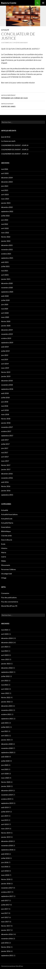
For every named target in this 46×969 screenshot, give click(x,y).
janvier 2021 (5, 279)
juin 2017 (4, 448)
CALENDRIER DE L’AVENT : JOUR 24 (14, 145)
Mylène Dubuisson (20, 42)
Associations (5, 527)
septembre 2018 (7, 389)
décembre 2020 (7, 283)
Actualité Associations (9, 514)
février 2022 (5, 237)
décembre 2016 (7, 474)
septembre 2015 (7, 495)
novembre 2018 (7, 385)
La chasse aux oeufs (8, 141)
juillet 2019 (5, 351)
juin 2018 (4, 402)
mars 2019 (5, 368)
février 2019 (5, 372)
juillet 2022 (5, 216)
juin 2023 (4, 186)
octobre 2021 (6, 254)
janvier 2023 (5, 203)
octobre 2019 (6, 338)
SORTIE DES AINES (8, 105)
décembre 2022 (7, 207)
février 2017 (5, 465)
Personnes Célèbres (8, 569)
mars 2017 (5, 461)
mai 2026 (4, 169)
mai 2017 (4, 452)
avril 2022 (5, 228)
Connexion (5, 593)
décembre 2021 (7, 245)
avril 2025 (5, 173)
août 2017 (5, 440)
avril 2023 (5, 194)
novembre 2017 (7, 427)
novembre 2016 (7, 478)
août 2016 (5, 482)
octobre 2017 (6, 431)
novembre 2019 (7, 334)
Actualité (5, 30)
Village (3, 578)
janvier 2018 (5, 423)
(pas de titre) (5, 137)
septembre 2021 (7, 258)
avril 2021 (5, 275)
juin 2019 (4, 355)
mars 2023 (5, 199)
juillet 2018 (5, 398)
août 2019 (5, 347)
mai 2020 (4, 309)
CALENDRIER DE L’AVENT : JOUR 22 (14, 154)
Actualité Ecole (6, 519)
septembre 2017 (7, 436)
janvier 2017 (5, 469)
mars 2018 (5, 414)
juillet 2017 (5, 444)
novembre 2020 (7, 288)
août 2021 (5, 262)
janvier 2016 (5, 491)
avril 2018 (5, 410)
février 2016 (5, 486)
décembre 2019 (7, 330)
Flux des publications (9, 597)
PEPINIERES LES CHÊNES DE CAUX (14, 96)
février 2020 (5, 321)
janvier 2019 (5, 376)
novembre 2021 (7, 249)
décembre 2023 (7, 182)
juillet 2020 (5, 300)
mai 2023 (4, 190)
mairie (3, 557)
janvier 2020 (5, 326)
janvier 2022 (5, 241)
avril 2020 (5, 313)
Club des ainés (6, 536)
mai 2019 (4, 359)
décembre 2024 (7, 178)
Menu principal (43, 3)
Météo (3, 561)
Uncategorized (6, 574)
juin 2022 (4, 220)
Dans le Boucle (6, 540)
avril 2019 (5, 364)
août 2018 (5, 393)
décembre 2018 (7, 381)
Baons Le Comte (8, 3)
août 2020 (5, 296)
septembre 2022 (7, 211)
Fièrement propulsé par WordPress (12, 966)
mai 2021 (4, 271)
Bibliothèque (6, 531)
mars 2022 (5, 233)
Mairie (3, 552)
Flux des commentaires (9, 602)
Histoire (4, 548)
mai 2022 (4, 224)
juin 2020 (4, 304)
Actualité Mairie (7, 523)
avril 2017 (5, 457)
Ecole (3, 544)
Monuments (5, 565)
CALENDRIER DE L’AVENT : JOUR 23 (14, 149)
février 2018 (5, 419)
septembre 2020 (7, 292)
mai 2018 (4, 406)
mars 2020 (5, 317)
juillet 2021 (5, 266)
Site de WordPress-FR (9, 606)
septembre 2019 (7, 343)
